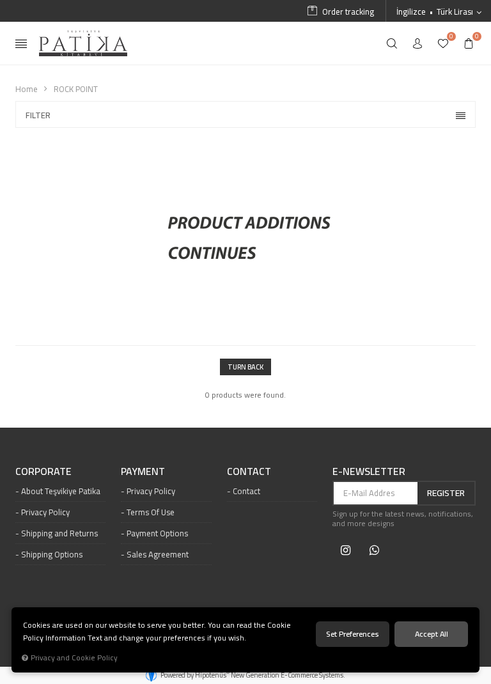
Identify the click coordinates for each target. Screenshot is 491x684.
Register (446, 493)
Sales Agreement (158, 554)
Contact (246, 491)
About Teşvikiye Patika (60, 491)
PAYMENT (143, 472)
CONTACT (249, 472)
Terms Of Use (151, 512)
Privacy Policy (45, 512)
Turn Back (245, 367)
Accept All (431, 633)
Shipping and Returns (59, 533)
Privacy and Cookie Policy (74, 658)
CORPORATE (43, 472)
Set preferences (352, 633)
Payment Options (157, 533)
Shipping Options (51, 554)
